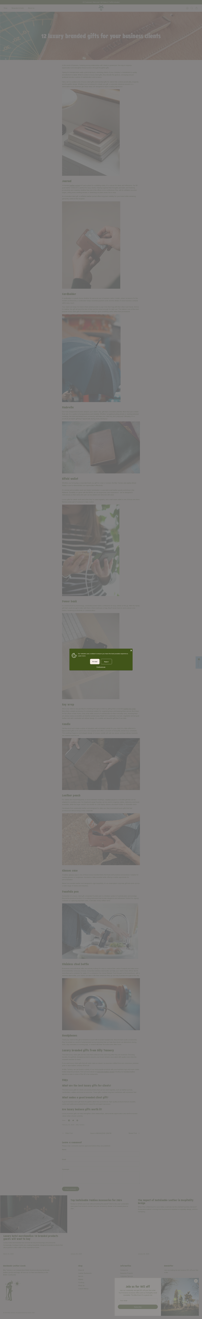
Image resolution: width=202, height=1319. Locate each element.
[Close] (131, 650)
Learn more (82, 656)
